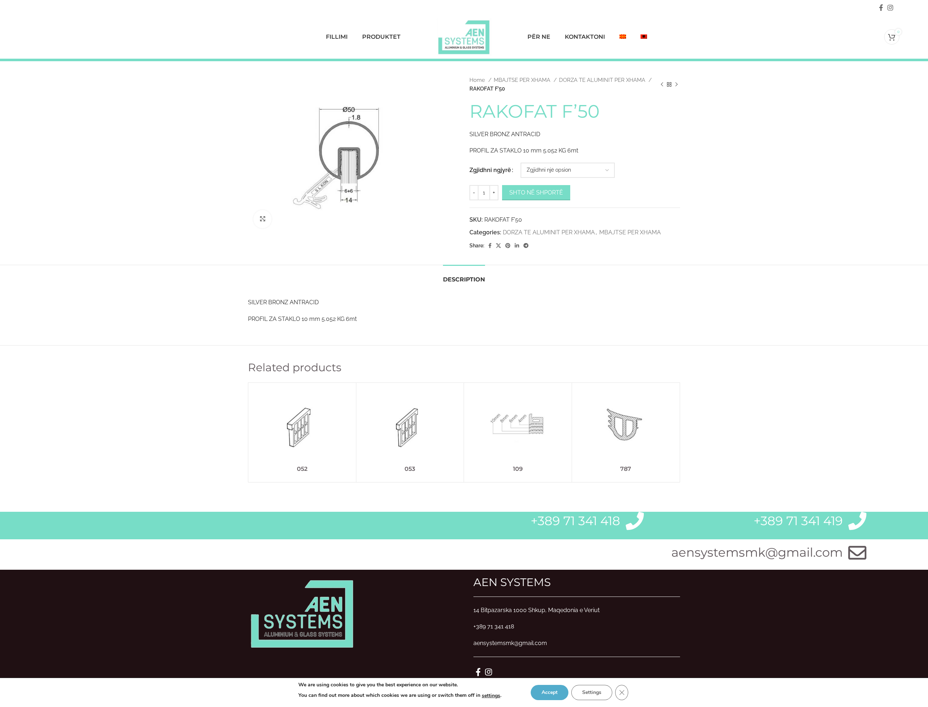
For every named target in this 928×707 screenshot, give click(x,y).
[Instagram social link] (890, 7)
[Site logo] (464, 36)
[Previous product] (662, 84)
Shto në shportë (536, 192)
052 (302, 468)
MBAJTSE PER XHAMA (523, 80)
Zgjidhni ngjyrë (490, 170)
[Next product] (676, 84)
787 (625, 468)
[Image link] (302, 612)
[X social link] (498, 245)
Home (477, 80)
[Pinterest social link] (508, 245)
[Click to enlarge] (262, 219)
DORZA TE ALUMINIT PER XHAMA (603, 80)
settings (491, 695)
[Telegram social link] (526, 245)
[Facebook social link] (881, 7)
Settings (591, 692)
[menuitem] (623, 37)
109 (518, 468)
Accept (550, 692)
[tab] (464, 276)
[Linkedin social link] (517, 245)
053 (410, 468)
